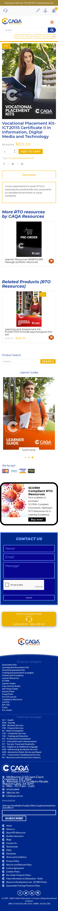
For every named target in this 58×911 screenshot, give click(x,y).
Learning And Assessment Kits (15, 667)
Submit (29, 598)
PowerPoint (7, 694)
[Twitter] (12, 164)
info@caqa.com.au (14, 795)
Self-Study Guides (10, 688)
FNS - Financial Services (12, 728)
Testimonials (12, 846)
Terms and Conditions (16, 857)
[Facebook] (4, 164)
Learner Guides (9, 683)
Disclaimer (11, 853)
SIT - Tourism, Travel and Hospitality (18, 744)
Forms (5, 707)
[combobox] (29, 361)
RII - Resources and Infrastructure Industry (21, 757)
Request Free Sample (43, 36)
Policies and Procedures (13, 675)
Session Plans (8, 691)
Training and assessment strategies (18, 672)
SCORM (5, 680)
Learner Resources (10, 678)
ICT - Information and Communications (19, 741)
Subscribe (14, 818)
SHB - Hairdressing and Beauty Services (20, 749)
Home (9, 825)
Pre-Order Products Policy (18, 875)
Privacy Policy (12, 861)
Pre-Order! (7, 710)
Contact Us (11, 843)
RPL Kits (6, 705)
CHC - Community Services (14, 733)
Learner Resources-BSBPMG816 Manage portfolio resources (24, 261)
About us (10, 829)
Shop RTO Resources (15, 832)
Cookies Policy (13, 871)
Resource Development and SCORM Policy (26, 882)
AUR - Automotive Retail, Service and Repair (22, 752)
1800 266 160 (37, 624)
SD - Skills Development (12, 730)
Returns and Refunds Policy (19, 864)
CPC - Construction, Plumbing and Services (21, 754)
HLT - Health (7, 720)
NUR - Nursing (8, 722)
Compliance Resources (12, 699)
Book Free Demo (23, 36)
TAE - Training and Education (15, 736)
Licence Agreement (15, 868)
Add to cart (31, 151)
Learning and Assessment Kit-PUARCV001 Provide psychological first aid (28, 332)
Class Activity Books (11, 686)
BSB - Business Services (12, 725)
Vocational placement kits (13, 670)
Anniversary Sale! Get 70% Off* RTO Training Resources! (29, 3)
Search (48, 361)
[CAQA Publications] (12, 20)
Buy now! (37, 519)
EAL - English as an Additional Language (20, 746)
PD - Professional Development (16, 738)
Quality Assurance (14, 836)
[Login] (46, 10)
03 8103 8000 (20, 624)
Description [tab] (29, 174)
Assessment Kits (9, 664)
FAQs (8, 850)
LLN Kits (6, 702)
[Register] (38, 10)
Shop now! (29, 450)
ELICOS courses (9, 697)
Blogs (8, 839)
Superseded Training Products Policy (23, 885)
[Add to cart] (51, 261)
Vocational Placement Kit (21, 158)
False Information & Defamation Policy (24, 878)
